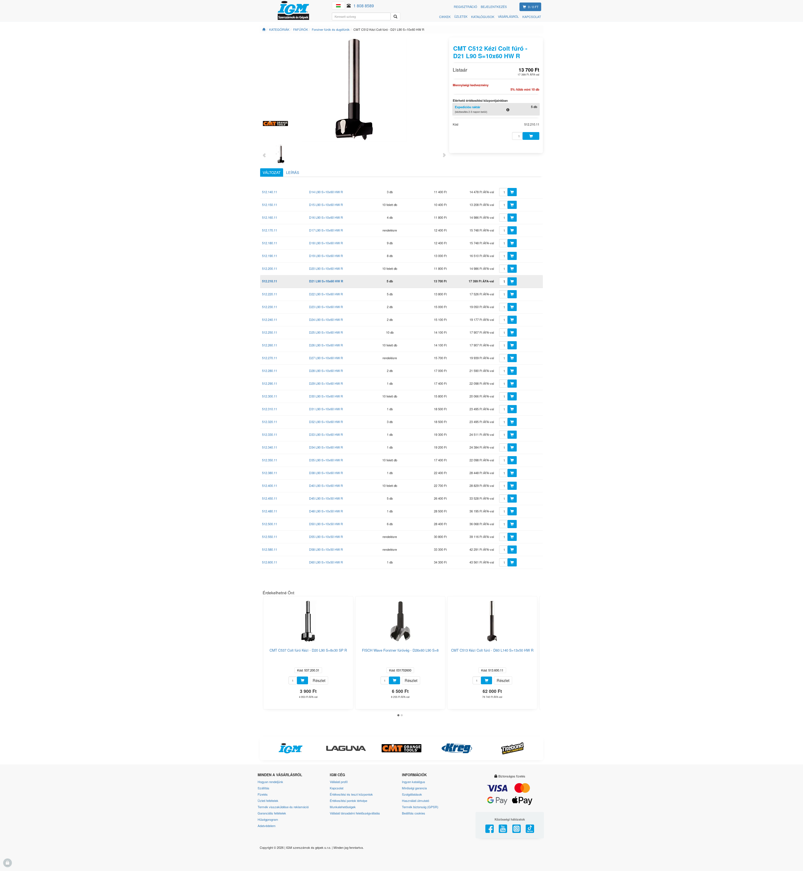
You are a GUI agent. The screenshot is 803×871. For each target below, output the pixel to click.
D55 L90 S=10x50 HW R (326, 536)
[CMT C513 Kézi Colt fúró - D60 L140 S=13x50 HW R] (492, 619)
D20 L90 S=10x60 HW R (326, 268)
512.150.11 (269, 204)
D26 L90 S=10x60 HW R (326, 345)
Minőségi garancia (414, 788)
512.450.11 (269, 498)
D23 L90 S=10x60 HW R (326, 307)
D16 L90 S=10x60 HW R (326, 217)
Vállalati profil (339, 782)
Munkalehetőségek (343, 807)
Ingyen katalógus (413, 782)
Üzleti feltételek (268, 800)
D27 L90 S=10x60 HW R (326, 358)
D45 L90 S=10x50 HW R (326, 498)
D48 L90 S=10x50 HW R (326, 511)
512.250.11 (269, 332)
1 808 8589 (363, 5)
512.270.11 (269, 358)
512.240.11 (269, 319)
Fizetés (263, 794)
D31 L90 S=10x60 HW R (326, 409)
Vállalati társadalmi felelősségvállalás (355, 813)
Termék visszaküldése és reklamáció (283, 807)
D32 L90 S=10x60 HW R (326, 421)
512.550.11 (269, 536)
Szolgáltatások (412, 794)
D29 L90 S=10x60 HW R (326, 383)
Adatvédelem (267, 825)
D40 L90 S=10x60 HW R (326, 485)
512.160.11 (269, 217)
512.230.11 (269, 307)
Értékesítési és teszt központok (351, 794)
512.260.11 (269, 345)
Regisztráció (465, 6)
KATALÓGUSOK (482, 16)
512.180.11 (269, 243)
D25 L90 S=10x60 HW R (326, 332)
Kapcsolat (336, 788)
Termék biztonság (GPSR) (420, 807)
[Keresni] (395, 16)
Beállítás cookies (413, 813)
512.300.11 (269, 396)
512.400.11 (269, 485)
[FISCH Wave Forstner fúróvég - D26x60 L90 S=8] (400, 619)
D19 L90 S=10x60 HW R (326, 255)
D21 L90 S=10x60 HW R (326, 281)
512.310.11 (269, 409)
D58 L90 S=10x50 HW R (326, 549)
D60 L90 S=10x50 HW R (326, 562)
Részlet (319, 680)
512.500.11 (269, 524)
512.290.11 (269, 383)
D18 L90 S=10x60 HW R (326, 243)
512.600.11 (269, 562)
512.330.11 (269, 434)
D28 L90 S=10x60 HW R (326, 370)
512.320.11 (269, 421)
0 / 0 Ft (533, 7)
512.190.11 (269, 255)
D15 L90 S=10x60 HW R (326, 204)
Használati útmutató (415, 800)
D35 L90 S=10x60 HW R (326, 460)
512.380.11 (269, 473)
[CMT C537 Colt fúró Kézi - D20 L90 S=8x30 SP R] (308, 619)
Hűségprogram (268, 819)
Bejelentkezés (494, 6)
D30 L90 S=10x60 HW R (326, 396)
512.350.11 (269, 460)
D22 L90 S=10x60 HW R (326, 294)
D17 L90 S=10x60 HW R (326, 230)
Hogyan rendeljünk (270, 782)
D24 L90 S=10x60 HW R (326, 319)
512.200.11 (269, 268)
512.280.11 (269, 370)
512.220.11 (269, 294)
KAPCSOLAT (531, 16)
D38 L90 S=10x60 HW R (326, 473)
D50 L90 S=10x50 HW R (326, 524)
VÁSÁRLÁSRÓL (508, 16)
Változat (272, 172)
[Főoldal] (263, 29)
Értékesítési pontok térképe (348, 800)
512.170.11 (269, 230)
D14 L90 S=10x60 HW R (326, 192)
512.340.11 (269, 447)
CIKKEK (445, 16)
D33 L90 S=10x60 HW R (326, 434)
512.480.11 (269, 511)
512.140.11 (269, 192)
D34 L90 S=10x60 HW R (326, 447)
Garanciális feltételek (272, 813)
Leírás (292, 172)
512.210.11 (269, 281)
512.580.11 (269, 549)
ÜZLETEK (460, 16)
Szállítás (263, 788)
